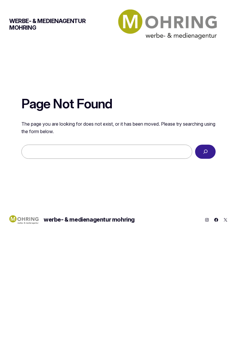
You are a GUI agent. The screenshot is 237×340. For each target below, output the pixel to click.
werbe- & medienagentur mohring (47, 24)
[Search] (205, 152)
